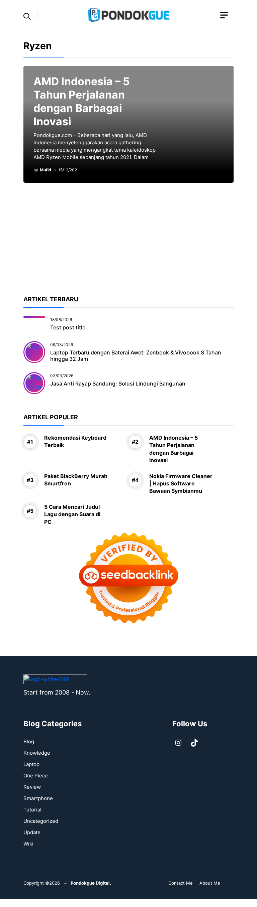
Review (32, 787)
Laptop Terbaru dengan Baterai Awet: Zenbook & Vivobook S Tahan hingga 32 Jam (135, 355)
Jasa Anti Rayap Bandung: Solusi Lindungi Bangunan (117, 383)
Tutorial (32, 809)
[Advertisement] (128, 248)
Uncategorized (40, 821)
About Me (209, 883)
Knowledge (36, 753)
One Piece (35, 775)
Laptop (31, 764)
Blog (28, 741)
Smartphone (38, 798)
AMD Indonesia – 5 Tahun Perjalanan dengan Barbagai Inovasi (81, 101)
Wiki (28, 844)
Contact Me (180, 883)
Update (31, 832)
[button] (27, 15)
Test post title (67, 327)
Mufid (45, 170)
